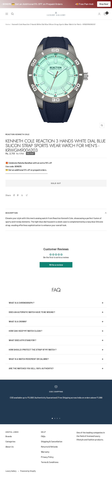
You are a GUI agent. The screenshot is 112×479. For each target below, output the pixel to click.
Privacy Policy (47, 457)
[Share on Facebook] (14, 195)
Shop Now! (103, 4)
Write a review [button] (56, 264)
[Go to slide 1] (52, 418)
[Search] (12, 14)
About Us (9, 446)
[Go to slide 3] (57, 418)
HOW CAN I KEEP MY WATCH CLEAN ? (25, 331)
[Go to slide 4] (59, 418)
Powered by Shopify (28, 471)
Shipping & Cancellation (51, 441)
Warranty (45, 452)
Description (11, 213)
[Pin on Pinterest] (17, 195)
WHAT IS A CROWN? (18, 321)
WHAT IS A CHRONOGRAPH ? (21, 302)
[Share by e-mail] (26, 195)
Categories (10, 441)
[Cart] (105, 14)
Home (7, 24)
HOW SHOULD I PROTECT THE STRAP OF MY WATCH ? (32, 349)
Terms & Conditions (49, 462)
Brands (8, 436)
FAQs (43, 436)
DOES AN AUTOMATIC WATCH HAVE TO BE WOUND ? (32, 312)
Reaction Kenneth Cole (17, 134)
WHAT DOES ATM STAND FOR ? (22, 340)
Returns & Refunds (49, 446)
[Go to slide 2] (54, 418)
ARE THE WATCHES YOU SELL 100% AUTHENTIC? (31, 368)
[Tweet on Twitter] (22, 195)
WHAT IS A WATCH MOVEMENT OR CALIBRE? (29, 359)
